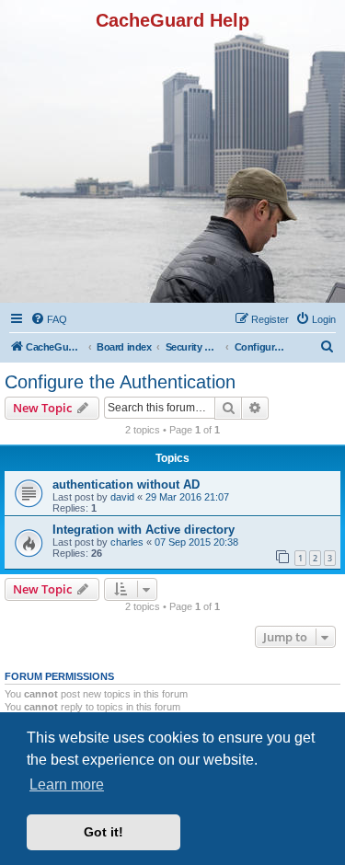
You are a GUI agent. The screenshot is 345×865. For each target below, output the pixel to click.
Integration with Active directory (143, 529)
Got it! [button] (103, 832)
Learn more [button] (66, 784)
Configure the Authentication (120, 382)
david (122, 496)
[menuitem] (48, 319)
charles (127, 542)
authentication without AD (126, 484)
